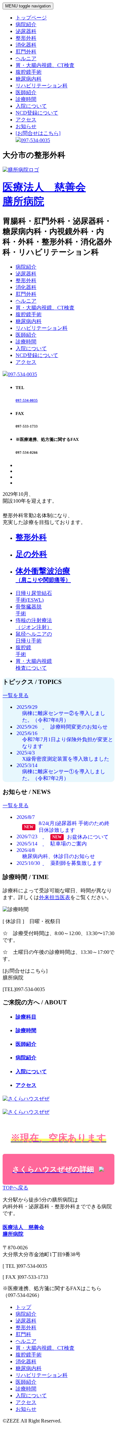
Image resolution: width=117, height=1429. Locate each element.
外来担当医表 (54, 897)
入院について (31, 106)
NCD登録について (37, 113)
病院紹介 (26, 24)
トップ (23, 1307)
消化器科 (26, 45)
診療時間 (26, 99)
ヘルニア (26, 58)
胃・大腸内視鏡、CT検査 (45, 65)
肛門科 (23, 1334)
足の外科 (31, 554)
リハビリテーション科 (42, 85)
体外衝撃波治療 (43, 575)
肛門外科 (26, 51)
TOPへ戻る (15, 1187)
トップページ (31, 17)
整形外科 (26, 38)
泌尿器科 (26, 31)
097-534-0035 (22, 374)
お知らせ (26, 126)
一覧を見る (16, 695)
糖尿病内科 (29, 79)
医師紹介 (26, 92)
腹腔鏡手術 (29, 72)
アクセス (26, 119)
